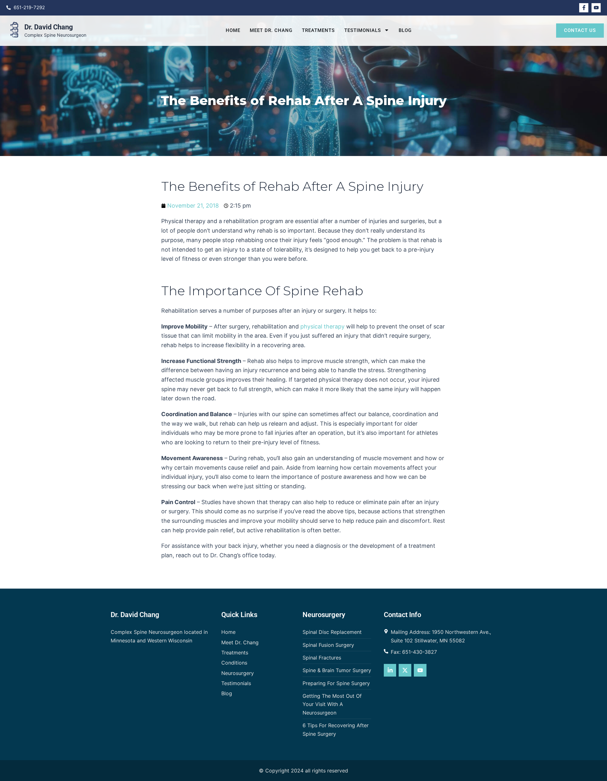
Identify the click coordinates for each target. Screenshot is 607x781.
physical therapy (322, 326)
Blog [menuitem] (405, 30)
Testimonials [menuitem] (362, 30)
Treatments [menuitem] (318, 30)
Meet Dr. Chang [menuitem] (271, 30)
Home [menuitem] (233, 30)
